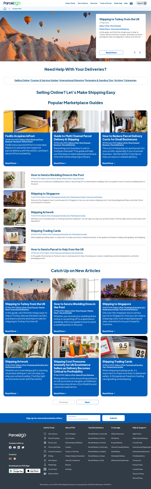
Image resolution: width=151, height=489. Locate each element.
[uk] (10, 458)
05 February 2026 (109, 143)
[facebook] (10, 447)
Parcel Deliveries (68, 145)
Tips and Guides (78, 178)
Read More (111, 52)
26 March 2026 (36, 234)
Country (12, 454)
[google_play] (16, 471)
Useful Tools (49, 427)
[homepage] (5, 8)
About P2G (70, 427)
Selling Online (21, 80)
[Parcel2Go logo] (12, 3)
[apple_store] (33, 471)
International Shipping (72, 80)
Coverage (115, 427)
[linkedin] (18, 447)
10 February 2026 (61, 143)
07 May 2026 (35, 178)
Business (17, 141)
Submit (113, 418)
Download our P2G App (19, 466)
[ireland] (14, 458)
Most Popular (84, 143)
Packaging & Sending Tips (99, 80)
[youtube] (14, 447)
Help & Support (139, 427)
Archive (119, 80)
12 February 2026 (12, 139)
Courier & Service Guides (44, 80)
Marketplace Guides (78, 197)
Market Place (66, 178)
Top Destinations (96, 427)
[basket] (131, 3)
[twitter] (23, 447)
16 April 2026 (35, 197)
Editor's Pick (25, 139)
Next (87, 402)
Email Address (72, 416)
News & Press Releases (85, 375)
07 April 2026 (59, 375)
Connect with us (16, 443)
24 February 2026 (37, 253)
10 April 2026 (35, 216)
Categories (130, 80)
